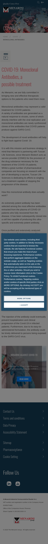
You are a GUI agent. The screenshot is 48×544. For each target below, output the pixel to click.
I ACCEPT (24, 305)
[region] (24, 272)
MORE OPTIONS (24, 298)
